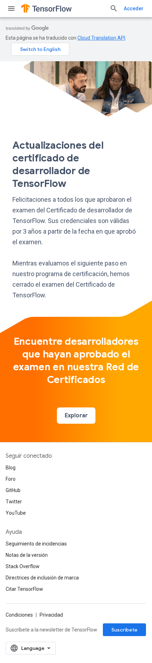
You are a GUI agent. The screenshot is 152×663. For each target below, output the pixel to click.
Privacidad (51, 615)
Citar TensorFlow (24, 589)
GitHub (13, 490)
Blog (11, 467)
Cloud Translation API (101, 38)
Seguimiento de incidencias (36, 544)
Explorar (76, 415)
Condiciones (19, 615)
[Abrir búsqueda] (114, 8)
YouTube (16, 513)
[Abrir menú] (11, 8)
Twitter (14, 501)
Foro (11, 479)
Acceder (134, 8)
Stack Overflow (23, 566)
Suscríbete (124, 630)
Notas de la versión (27, 555)
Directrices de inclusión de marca (42, 578)
